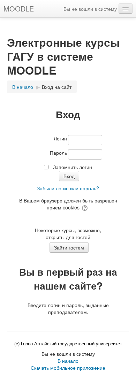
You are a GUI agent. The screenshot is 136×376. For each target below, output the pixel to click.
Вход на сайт (56, 86)
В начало (68, 360)
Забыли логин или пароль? (68, 188)
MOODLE (18, 8)
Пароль (58, 152)
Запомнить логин (72, 166)
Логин (60, 138)
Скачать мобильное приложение (68, 367)
